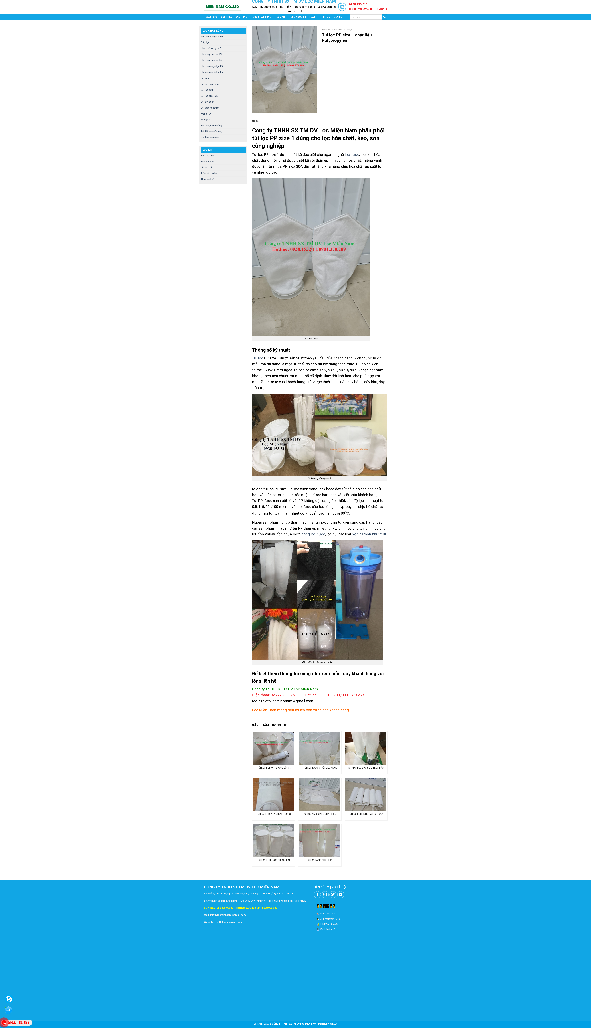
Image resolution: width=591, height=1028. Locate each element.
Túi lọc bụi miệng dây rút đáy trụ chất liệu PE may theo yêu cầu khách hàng (365, 814)
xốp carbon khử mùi (369, 534)
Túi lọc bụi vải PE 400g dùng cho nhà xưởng (273, 767)
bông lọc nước (313, 534)
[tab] (255, 121)
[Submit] (384, 17)
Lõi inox (205, 78)
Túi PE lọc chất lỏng (211, 125)
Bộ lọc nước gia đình (212, 36)
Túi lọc (349, 29)
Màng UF (205, 119)
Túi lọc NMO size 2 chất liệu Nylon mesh (319, 814)
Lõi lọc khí (206, 167)
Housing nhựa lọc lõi (212, 66)
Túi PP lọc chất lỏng (211, 131)
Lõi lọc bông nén (210, 84)
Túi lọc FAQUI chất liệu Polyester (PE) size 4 (319, 860)
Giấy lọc (205, 42)
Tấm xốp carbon (209, 173)
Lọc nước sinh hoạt (303, 17)
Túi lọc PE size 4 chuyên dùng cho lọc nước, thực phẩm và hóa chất (273, 814)
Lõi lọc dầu (207, 89)
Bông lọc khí (207, 155)
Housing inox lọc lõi (211, 54)
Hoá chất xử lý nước (211, 48)
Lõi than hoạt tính (210, 107)
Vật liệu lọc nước (210, 137)
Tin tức (325, 17)
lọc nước (352, 154)
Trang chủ (210, 17)
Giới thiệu (226, 17)
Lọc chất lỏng (262, 17)
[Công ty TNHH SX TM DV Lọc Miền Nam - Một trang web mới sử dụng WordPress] (222, 7)
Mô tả (255, 121)
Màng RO (206, 113)
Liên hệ (338, 17)
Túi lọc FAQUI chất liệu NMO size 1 (319, 767)
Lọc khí (281, 17)
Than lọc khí (207, 179)
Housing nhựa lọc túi (212, 72)
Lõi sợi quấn (207, 101)
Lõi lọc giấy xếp (209, 95)
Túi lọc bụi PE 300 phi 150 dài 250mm (273, 860)
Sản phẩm (241, 17)
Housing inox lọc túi (211, 60)
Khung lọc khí (208, 161)
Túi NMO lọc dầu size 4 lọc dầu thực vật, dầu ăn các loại (366, 767)
